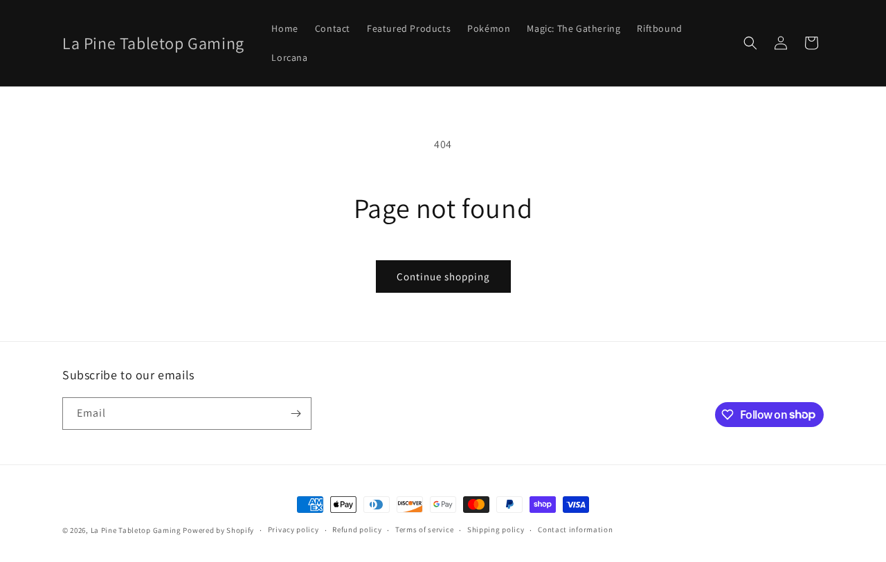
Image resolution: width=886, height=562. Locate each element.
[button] (750, 43)
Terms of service (424, 529)
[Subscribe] (295, 413)
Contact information (575, 529)
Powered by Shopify (218, 530)
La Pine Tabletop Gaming (136, 530)
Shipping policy (496, 529)
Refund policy (356, 529)
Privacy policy (293, 529)
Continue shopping (443, 276)
